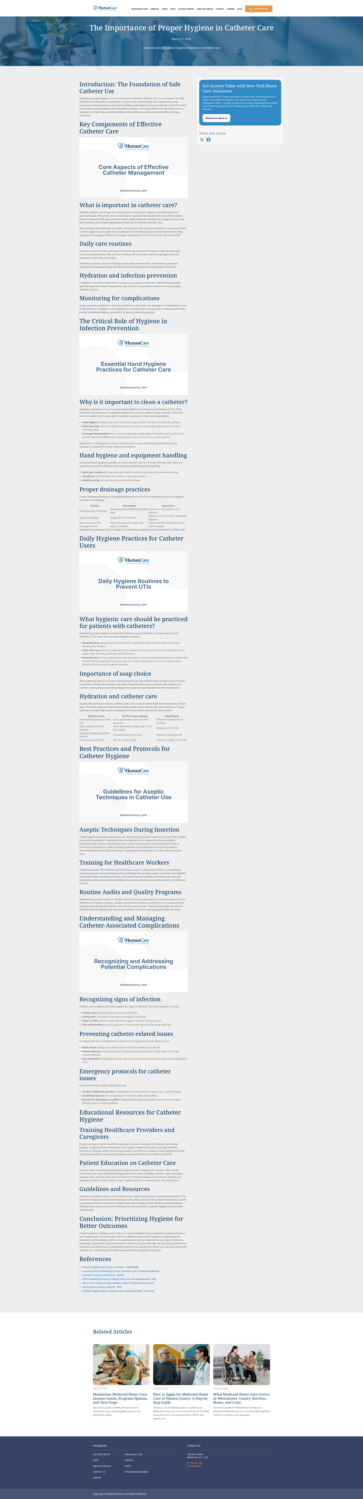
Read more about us (216, 118)
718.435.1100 (196, 1463)
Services (155, 9)
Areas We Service (205, 9)
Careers (231, 9)
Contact (220, 9)
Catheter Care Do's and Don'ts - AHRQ (103, 1275)
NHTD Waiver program (136, 1471)
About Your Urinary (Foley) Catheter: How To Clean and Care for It (118, 1283)
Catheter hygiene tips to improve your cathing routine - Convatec (118, 1290)
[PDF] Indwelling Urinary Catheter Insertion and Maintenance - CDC (119, 1279)
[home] (104, 8)
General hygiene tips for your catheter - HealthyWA (110, 1267)
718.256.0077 (195, 1466)
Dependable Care (139, 9)
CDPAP (164, 9)
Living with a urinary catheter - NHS (102, 1287)
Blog (239, 9)
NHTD (172, 9)
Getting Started (186, 9)
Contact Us (99, 1471)
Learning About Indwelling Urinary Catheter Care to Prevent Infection (120, 1271)
